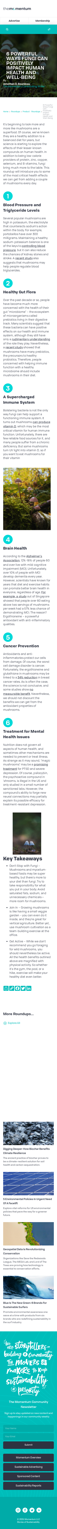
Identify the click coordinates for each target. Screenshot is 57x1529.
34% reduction (27, 677)
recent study (24, 258)
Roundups (15, 112)
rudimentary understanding (31, 339)
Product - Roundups (31, 112)
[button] (49, 29)
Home (5, 112)
